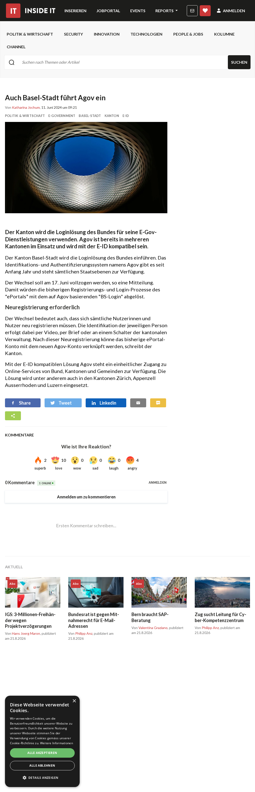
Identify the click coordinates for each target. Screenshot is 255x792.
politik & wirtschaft (30, 34)
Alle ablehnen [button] (42, 765)
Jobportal (108, 10)
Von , (23, 107)
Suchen (239, 62)
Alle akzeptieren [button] (42, 753)
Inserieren (75, 10)
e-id (126, 116)
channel (16, 46)
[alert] (42, 741)
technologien (146, 34)
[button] (42, 778)
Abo (205, 10)
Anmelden (234, 10)
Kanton (112, 116)
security (73, 34)
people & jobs (188, 34)
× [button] (74, 701)
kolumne (224, 34)
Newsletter (192, 10)
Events (137, 10)
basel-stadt (90, 116)
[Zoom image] (86, 167)
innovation (107, 34)
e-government (61, 116)
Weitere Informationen (56, 743)
